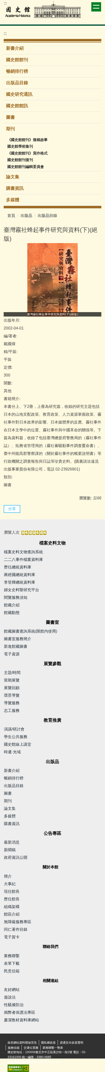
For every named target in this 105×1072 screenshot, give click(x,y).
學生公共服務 (15, 737)
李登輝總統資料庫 (19, 582)
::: (5, 3)
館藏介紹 (12, 605)
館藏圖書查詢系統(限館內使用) (30, 631)
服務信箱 (14, 1047)
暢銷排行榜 (17, 71)
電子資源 (12, 654)
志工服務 (12, 710)
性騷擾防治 (13, 1005)
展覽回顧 (12, 688)
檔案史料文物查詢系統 (23, 552)
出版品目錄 (17, 82)
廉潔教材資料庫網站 (21, 1020)
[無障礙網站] (18, 1068)
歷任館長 (12, 899)
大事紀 (10, 884)
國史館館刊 (17, 59)
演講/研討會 (14, 729)
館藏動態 (12, 613)
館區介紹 (12, 914)
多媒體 (12, 199)
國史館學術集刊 (20, 146)
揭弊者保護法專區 (19, 1012)
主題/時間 (12, 673)
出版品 (26, 215)
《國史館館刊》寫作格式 (27, 153)
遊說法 (10, 997)
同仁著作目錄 (15, 929)
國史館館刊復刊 (20, 160)
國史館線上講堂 (17, 744)
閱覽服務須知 (15, 597)
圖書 (10, 117)
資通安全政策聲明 (71, 1042)
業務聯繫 (12, 956)
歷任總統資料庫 (17, 567)
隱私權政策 (48, 1042)
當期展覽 (12, 680)
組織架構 (12, 907)
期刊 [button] (11, 128)
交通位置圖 (31, 1047)
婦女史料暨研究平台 (21, 590)
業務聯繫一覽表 (52, 1047)
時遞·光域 (12, 752)
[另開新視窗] (52, 280)
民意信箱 (12, 971)
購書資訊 (15, 188)
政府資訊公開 (15, 857)
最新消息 (12, 842)
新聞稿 (10, 850)
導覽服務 (12, 703)
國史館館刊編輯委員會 (25, 167)
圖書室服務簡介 (17, 639)
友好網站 (12, 990)
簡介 (8, 876)
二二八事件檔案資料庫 (23, 559)
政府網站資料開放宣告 (22, 1042)
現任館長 (12, 891)
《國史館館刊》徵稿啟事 (27, 140)
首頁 (11, 215)
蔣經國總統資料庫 (19, 575)
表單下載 (12, 963)
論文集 (12, 176)
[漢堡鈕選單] (96, 7)
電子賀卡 (12, 937)
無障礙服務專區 (17, 922)
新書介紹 (15, 48)
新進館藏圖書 (15, 646)
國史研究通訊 (19, 94)
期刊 (8, 801)
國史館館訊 (17, 105)
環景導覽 (12, 695)
